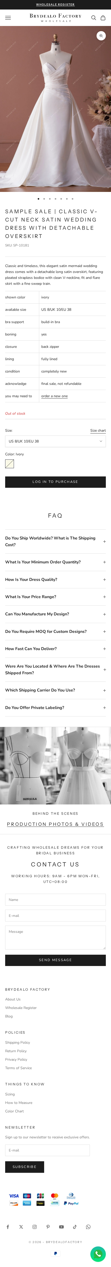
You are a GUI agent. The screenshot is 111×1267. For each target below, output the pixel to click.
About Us (13, 999)
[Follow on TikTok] (74, 1226)
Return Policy (16, 1051)
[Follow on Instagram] (34, 1226)
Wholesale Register (21, 1007)
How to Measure (18, 1102)
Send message (55, 960)
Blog (9, 1016)
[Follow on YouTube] (61, 1226)
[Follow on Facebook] (7, 1226)
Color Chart (14, 1111)
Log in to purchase (55, 482)
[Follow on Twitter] (21, 1226)
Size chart (98, 430)
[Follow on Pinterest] (48, 1226)
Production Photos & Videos (55, 824)
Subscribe (25, 1167)
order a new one (54, 396)
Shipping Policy (17, 1042)
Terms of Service (18, 1068)
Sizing (10, 1094)
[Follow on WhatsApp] (88, 1226)
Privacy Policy (16, 1059)
